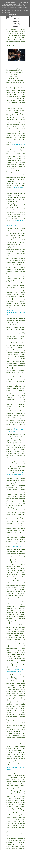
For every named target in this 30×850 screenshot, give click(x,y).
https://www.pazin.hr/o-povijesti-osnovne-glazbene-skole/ (15, 222)
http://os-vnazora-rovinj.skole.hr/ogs (15, 430)
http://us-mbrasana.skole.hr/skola (15, 473)
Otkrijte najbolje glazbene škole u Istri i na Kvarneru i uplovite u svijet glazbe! (15, 20)
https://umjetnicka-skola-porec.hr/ (15, 188)
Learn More (12, 14)
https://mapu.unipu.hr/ (17, 144)
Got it (20, 14)
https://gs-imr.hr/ (17, 546)
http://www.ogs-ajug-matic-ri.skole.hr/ (15, 670)
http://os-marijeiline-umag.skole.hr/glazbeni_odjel (15, 311)
